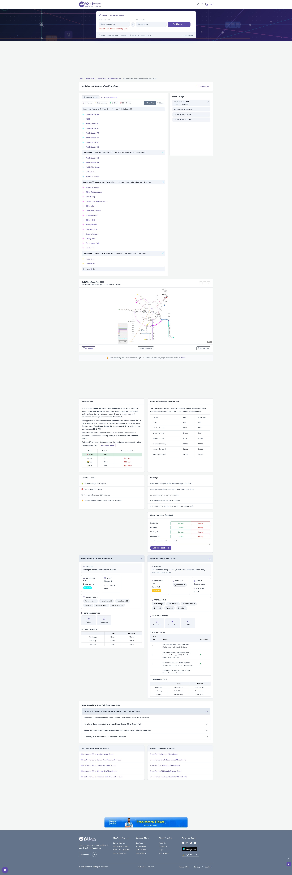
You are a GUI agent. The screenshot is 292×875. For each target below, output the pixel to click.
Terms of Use (184, 867)
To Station (140, 20)
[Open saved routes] (289, 864)
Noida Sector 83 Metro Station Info (96, 558)
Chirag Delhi (90, 238)
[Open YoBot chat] (5, 870)
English (86, 854)
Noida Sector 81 (92, 124)
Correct (181, 523)
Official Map (204, 348)
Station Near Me (119, 843)
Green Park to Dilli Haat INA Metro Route (165, 771)
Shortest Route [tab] (92, 97)
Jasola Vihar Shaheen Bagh (96, 201)
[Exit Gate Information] (91, 269)
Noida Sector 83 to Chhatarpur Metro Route (98, 765)
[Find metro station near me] (202, 4)
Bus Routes (140, 843)
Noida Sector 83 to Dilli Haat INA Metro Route (99, 771)
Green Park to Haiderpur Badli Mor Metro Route (168, 777)
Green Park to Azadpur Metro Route (164, 754)
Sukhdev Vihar (91, 215)
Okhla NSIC (90, 220)
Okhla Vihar (90, 206)
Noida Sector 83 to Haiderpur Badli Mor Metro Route (102, 777)
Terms (183, 358)
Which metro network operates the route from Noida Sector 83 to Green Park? (117, 730)
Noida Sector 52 (92, 147)
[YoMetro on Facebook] (183, 843)
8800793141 (180, 585)
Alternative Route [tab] (110, 97)
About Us (162, 843)
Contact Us (163, 846)
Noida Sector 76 (92, 133)
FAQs (161, 850)
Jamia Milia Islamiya (93, 211)
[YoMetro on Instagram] (187, 843)
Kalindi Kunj (90, 197)
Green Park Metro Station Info (163, 558)
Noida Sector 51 (92, 142)
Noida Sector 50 (92, 138)
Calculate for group (107, 445)
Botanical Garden (92, 176)
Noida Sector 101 (92, 128)
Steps (161, 103)
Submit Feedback (161, 548)
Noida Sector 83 (92, 114)
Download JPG (146, 348)
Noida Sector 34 (92, 162)
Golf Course (90, 172)
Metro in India (141, 850)
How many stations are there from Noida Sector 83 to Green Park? (112, 711)
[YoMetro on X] (191, 843)
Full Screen (89, 348)
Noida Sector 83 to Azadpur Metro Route (97, 754)
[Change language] (206, 4)
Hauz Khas (90, 248)
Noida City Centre (93, 167)
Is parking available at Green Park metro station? (105, 737)
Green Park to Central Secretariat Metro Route (168, 760)
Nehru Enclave (91, 229)
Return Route (188, 35)
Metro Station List (119, 853)
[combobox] (114, 24)
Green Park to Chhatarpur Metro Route (165, 765)
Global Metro (141, 853)
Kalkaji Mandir (91, 224)
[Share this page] (289, 859)
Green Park (90, 263)
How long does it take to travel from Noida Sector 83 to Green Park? (113, 724)
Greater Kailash (92, 234)
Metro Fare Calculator (121, 850)
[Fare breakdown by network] (208, 102)
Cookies (208, 867)
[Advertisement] (146, 60)
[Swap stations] (133, 24)
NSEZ (88, 119)
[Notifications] (198, 4)
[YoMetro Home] (90, 4)
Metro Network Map (120, 846)
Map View (150, 103)
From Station (104, 20)
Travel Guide (141, 846)
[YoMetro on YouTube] (195, 843)
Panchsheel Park (92, 243)
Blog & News (163, 853)
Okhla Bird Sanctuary (94, 192)
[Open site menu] (211, 4)
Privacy (197, 867)
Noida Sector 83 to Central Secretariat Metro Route (101, 760)
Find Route (177, 24)
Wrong (200, 523)
